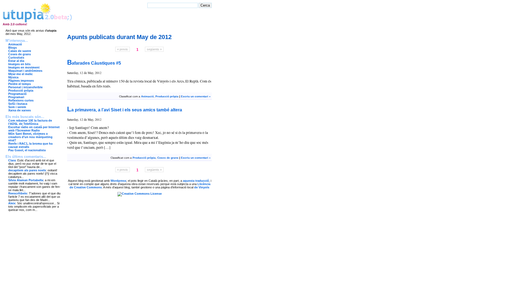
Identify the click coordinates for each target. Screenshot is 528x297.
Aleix (11, 203)
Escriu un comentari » (196, 96)
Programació (17, 93)
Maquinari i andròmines (25, 70)
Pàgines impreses (21, 80)
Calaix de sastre (19, 51)
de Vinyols (201, 187)
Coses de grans (19, 54)
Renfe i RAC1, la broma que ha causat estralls (30, 145)
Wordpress (118, 180)
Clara (12, 160)
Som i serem (17, 107)
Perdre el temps (19, 84)
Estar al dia (16, 60)
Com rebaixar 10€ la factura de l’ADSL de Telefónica (30, 122)
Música (13, 77)
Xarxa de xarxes (19, 110)
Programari (16, 97)
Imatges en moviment (24, 67)
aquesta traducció (196, 180)
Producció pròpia (20, 90)
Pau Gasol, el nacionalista (27, 150)
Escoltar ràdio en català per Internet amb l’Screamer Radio (34, 128)
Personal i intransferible (25, 87)
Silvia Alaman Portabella (25, 180)
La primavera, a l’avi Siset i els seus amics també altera (124, 109)
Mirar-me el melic (20, 74)
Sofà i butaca (17, 103)
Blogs (12, 47)
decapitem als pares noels (27, 170)
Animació (15, 44)
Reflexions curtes (21, 100)
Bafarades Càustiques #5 (94, 63)
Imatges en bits (19, 64)
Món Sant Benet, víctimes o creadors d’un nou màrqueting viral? (30, 137)
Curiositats (16, 57)
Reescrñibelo (17, 193)
